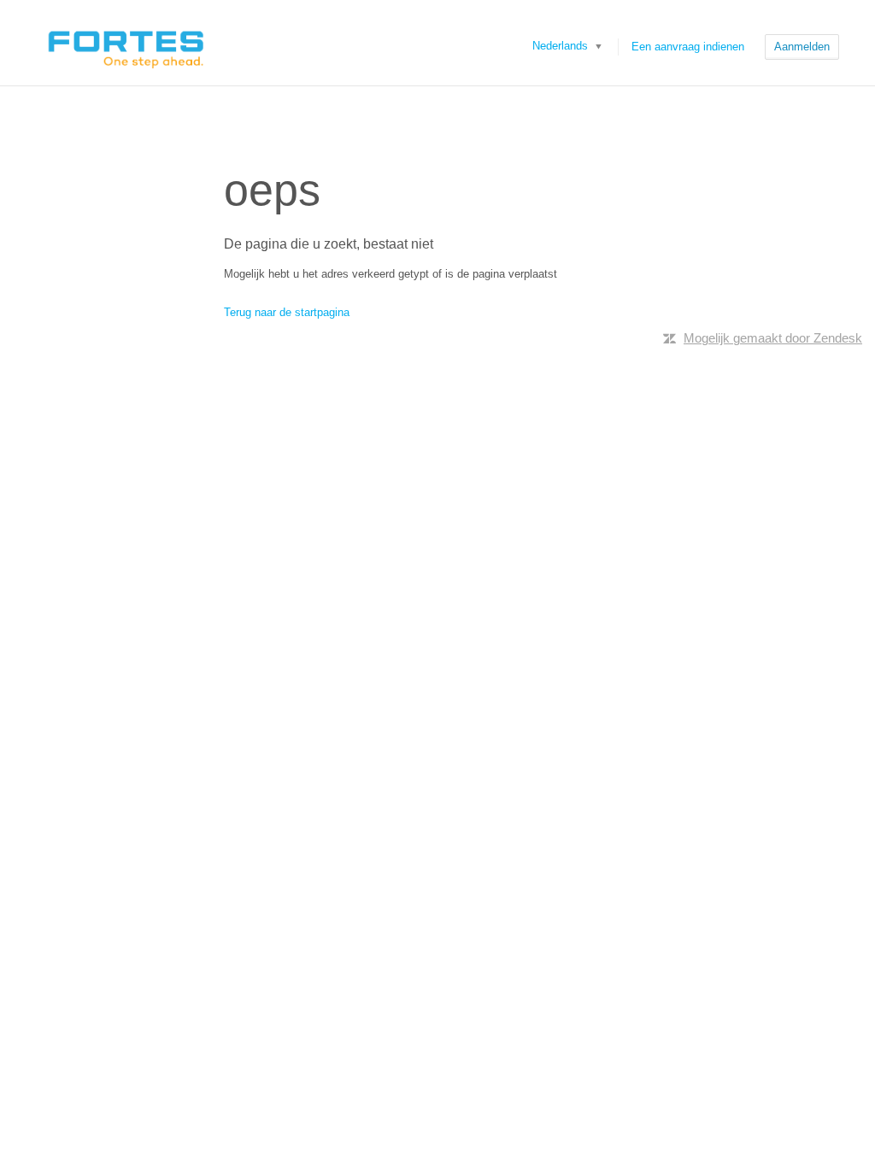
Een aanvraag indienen (687, 46)
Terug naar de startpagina (286, 312)
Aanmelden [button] (802, 46)
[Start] (125, 42)
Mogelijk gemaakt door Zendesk (773, 338)
